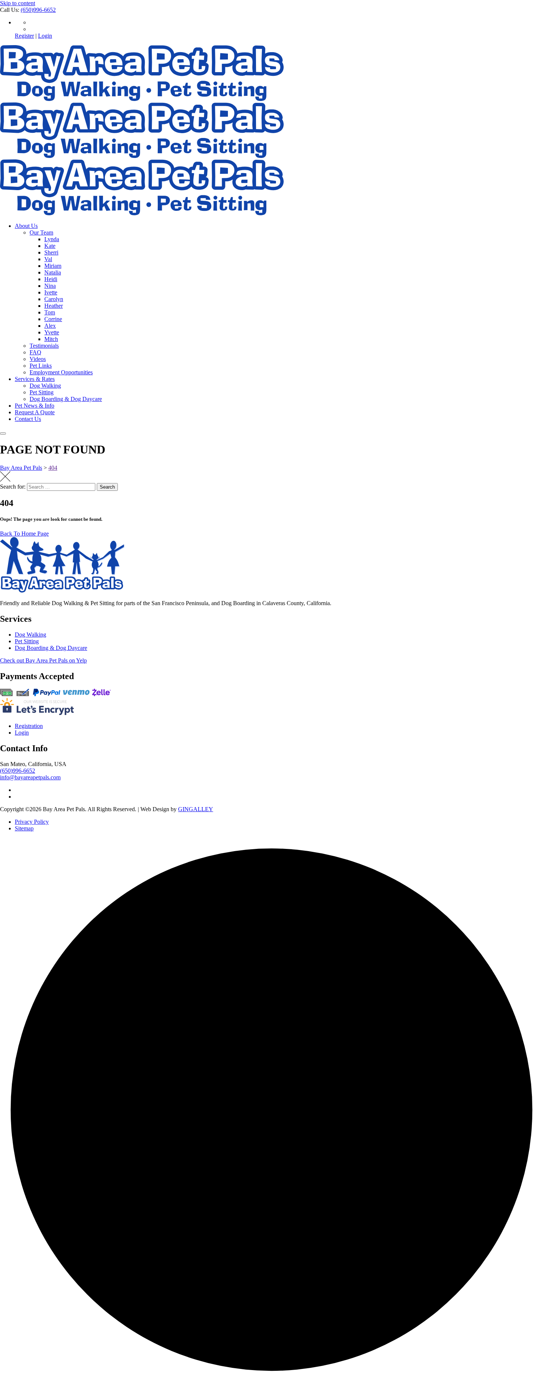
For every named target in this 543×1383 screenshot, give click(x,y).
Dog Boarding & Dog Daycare (66, 399)
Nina (50, 286)
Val (48, 259)
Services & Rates (35, 379)
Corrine (53, 319)
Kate (49, 246)
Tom (49, 312)
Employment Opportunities (61, 372)
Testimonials (44, 346)
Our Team (41, 232)
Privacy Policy (32, 822)
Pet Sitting (42, 392)
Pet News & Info (34, 405)
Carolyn (53, 299)
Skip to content (17, 3)
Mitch (51, 339)
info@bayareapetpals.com (30, 777)
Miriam (52, 266)
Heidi (50, 279)
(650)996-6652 (38, 10)
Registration (29, 726)
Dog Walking (45, 385)
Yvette (51, 332)
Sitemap (24, 828)
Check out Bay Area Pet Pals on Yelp (43, 660)
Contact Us (28, 419)
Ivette (50, 292)
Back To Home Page (24, 533)
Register (24, 36)
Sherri (51, 252)
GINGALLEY (195, 809)
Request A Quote (35, 412)
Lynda (51, 239)
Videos (38, 359)
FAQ (35, 352)
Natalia (52, 272)
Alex (50, 326)
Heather (53, 306)
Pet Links (41, 365)
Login (45, 36)
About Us (26, 226)
